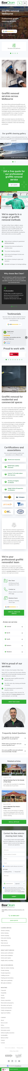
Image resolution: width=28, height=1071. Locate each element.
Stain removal (4, 943)
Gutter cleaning (4, 933)
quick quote (14, 26)
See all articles (14, 822)
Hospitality (3, 993)
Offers (2, 1025)
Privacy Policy (21, 891)
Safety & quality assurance (7, 1032)
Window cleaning (5, 930)
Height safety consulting (7, 960)
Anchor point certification (7, 953)
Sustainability (4, 1035)
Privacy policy (20, 1047)
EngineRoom (18, 1066)
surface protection (9, 243)
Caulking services (5, 975)
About (2, 1020)
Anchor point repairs (6, 958)
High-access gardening (6, 980)
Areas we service (5, 1027)
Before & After (4, 1037)
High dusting (4, 940)
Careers (3, 1040)
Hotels (2, 995)
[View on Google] (5, 332)
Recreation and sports (6, 1005)
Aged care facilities (5, 1013)
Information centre (5, 1030)
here (13, 593)
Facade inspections (5, 973)
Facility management (6, 1010)
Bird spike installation (6, 983)
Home (2, 35)
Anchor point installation (7, 955)
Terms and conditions (10, 1047)
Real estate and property (7, 1003)
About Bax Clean (14, 701)
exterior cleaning (16, 694)
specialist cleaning (11, 571)
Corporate (3, 990)
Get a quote (14, 184)
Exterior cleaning (5, 935)
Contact (3, 1042)
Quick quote (14, 920)
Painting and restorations (7, 978)
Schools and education (6, 1008)
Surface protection (5, 945)
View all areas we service (14, 612)
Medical (3, 998)
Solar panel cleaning (6, 938)
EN (5, 1069)
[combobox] (5, 1069)
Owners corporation (6, 1000)
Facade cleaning (5, 970)
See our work (4, 1022)
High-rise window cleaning (7, 968)
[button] (25, 3)
